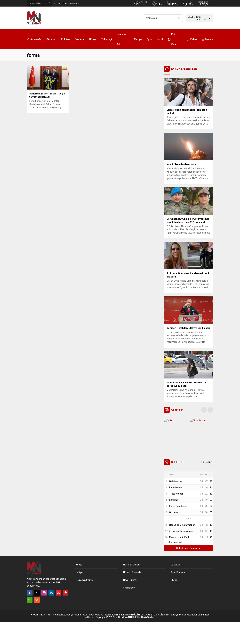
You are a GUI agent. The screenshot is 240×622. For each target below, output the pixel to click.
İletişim (79, 572)
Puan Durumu (178, 572)
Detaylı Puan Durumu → (188, 548)
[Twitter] (37, 593)
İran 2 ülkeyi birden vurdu (68, 3)
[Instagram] (44, 593)
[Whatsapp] (29, 600)
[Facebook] (29, 593)
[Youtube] (58, 593)
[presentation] (204, 410)
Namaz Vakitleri (131, 564)
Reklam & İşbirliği (84, 580)
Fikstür (174, 580)
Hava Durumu (130, 580)
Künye (79, 564)
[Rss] (37, 600)
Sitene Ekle (129, 587)
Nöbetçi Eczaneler (132, 572)
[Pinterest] (65, 593)
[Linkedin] (51, 593)
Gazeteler (176, 564)
